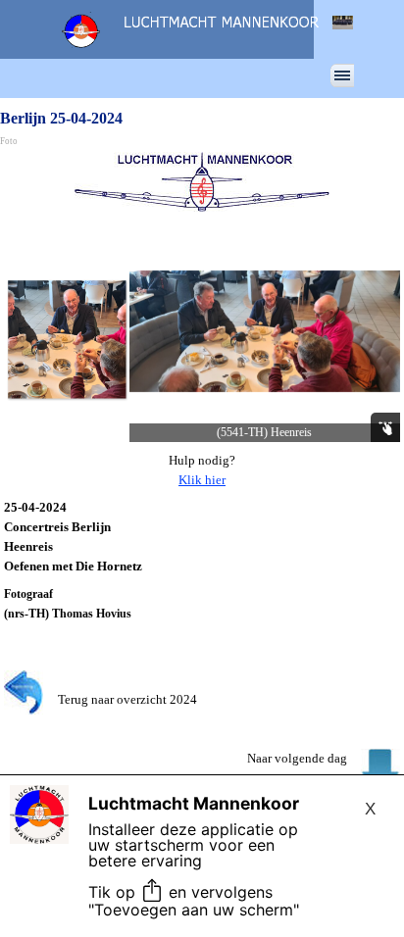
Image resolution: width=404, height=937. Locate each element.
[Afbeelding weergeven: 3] (66, 339)
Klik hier (202, 479)
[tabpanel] (202, 470)
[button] (264, 331)
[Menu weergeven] (342, 75)
